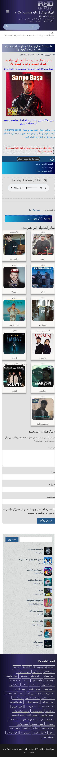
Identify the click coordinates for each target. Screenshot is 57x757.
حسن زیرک (15, 680)
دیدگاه (51, 448)
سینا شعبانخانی (32, 698)
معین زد (50, 724)
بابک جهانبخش (11, 676)
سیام (17, 133)
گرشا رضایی (12, 732)
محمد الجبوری (18, 715)
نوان (51, 732)
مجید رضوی (37, 711)
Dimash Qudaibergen (43, 667)
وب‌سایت (51, 497)
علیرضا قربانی (16, 702)
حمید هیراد (34, 684)
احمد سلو (35, 676)
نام (53, 472)
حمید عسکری (47, 684)
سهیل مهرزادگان (34, 693)
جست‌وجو (12, 539)
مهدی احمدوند (37, 724)
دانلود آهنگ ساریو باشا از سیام (28, 159)
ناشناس (26, 728)
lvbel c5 (26, 667)
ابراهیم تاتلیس (23, 671)
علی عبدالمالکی (47, 706)
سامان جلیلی (34, 689)
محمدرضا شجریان (46, 719)
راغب (24, 684)
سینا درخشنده (47, 698)
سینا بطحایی (11, 693)
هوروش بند (25, 732)
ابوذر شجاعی (48, 676)
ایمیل (52, 485)
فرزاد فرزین (17, 706)
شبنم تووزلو (18, 698)
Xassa (17, 667)
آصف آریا (36, 671)
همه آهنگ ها (32, 55)
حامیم (26, 680)
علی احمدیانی (47, 702)
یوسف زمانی (48, 737)
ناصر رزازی (15, 728)
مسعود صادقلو (29, 719)
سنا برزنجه (48, 693)
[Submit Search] (7, 27)
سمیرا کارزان (20, 689)
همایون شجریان (39, 732)
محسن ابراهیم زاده (21, 711)
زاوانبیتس (14, 684)
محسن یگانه (32, 715)
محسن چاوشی (47, 715)
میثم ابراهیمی (47, 728)
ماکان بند (49, 711)
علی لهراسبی (31, 706)
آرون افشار (48, 671)
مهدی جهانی (23, 724)
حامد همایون (37, 680)
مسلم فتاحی (14, 719)
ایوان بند (24, 676)
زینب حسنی (48, 689)
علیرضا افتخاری (32, 702)
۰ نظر (22, 55)
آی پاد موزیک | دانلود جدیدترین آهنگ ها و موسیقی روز (34, 14)
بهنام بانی (49, 680)
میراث (35, 728)
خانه (52, 33)
